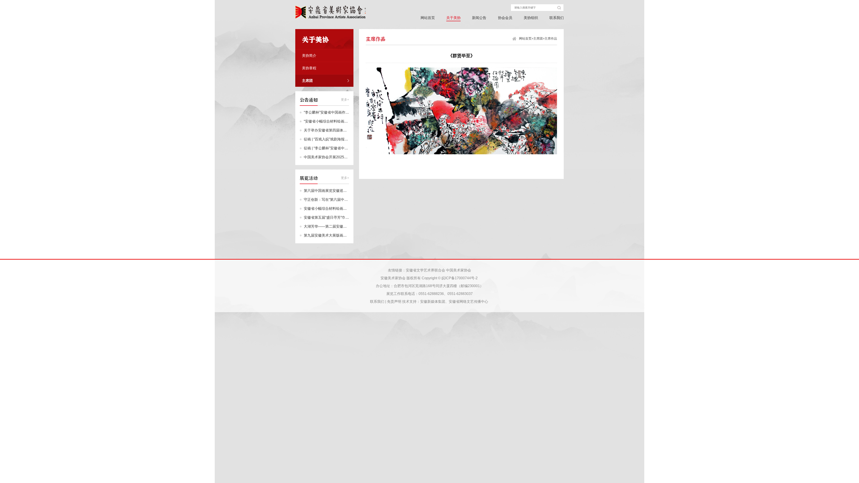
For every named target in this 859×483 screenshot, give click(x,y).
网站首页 (428, 18)
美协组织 (531, 18)
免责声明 (394, 301)
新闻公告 (479, 18)
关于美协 (453, 18)
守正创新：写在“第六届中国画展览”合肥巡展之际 (342, 199)
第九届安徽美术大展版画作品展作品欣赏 (336, 235)
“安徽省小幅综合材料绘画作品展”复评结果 (337, 121)
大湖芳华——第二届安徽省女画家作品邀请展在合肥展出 (348, 226)
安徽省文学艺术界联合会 (425, 270)
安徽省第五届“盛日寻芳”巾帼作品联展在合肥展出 (342, 217)
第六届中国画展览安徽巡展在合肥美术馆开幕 (339, 191)
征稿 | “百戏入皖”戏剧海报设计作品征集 (335, 139)
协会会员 (505, 18)
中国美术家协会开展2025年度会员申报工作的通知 (343, 157)
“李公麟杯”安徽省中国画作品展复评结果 (335, 112)
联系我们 (556, 18)
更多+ (345, 99)
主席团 (538, 38)
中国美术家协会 (458, 270)
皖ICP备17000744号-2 (460, 278)
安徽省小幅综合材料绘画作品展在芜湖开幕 (338, 208)
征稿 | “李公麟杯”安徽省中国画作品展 (333, 148)
